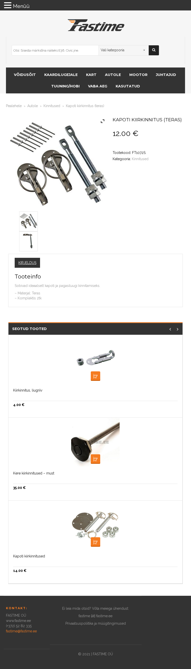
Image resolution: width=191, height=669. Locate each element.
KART (91, 74)
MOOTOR (138, 74)
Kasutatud (128, 86)
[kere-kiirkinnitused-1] (28, 220)
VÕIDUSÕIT (25, 74)
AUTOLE (113, 74)
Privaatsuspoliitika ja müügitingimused (95, 623)
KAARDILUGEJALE (61, 74)
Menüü (21, 6)
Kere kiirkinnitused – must (33, 473)
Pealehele (14, 106)
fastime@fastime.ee (21, 631)
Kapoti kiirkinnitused (29, 556)
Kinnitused (52, 106)
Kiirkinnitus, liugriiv (27, 390)
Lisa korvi (95, 376)
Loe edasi (95, 459)
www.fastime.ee (18, 621)
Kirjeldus (27, 263)
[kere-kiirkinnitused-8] (28, 240)
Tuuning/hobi (65, 86)
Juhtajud (166, 74)
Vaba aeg (97, 86)
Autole (32, 106)
